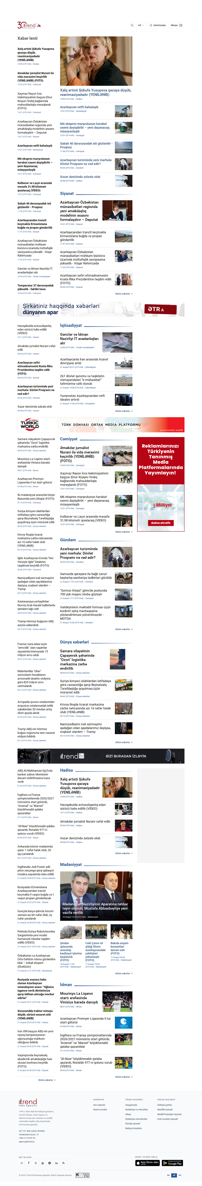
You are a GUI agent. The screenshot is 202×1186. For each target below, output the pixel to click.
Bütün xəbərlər (123, 293)
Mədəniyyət (71, 864)
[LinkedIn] (56, 1163)
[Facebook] (29, 1163)
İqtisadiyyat (71, 325)
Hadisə (66, 770)
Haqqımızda (131, 1105)
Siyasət (67, 193)
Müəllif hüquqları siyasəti (169, 1114)
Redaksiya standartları (136, 1119)
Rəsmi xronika (100, 1109)
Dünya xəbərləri (74, 642)
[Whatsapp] (22, 1163)
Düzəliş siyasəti (132, 1123)
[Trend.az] (29, 25)
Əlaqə (128, 1114)
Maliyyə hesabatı (133, 1128)
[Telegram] (49, 1163)
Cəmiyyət (68, 439)
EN (168, 1175)
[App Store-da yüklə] (147, 1163)
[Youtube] (42, 1163)
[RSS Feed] (63, 1163)
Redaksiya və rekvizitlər (136, 1109)
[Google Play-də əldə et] (172, 1163)
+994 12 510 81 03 (27, 1138)
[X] (36, 1163)
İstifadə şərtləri (164, 1105)
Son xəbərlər (99, 1105)
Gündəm (68, 539)
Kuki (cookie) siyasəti (167, 1119)
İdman (66, 984)
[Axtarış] (132, 25)
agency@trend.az (26, 1141)
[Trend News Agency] (28, 1103)
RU (180, 1175)
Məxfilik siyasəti (165, 1109)
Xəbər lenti (28, 38)
